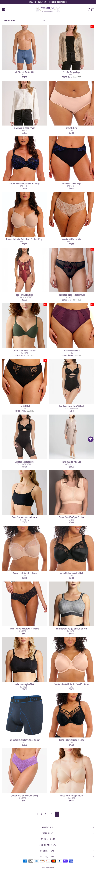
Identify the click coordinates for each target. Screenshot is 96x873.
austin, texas (47, 850)
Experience (47, 833)
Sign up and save (47, 845)
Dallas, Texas (47, 856)
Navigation (47, 827)
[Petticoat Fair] (48, 9)
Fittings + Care (47, 839)
